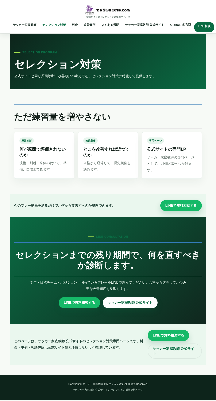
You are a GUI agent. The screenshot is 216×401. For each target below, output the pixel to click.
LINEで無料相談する (181, 205)
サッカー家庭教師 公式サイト (130, 302)
